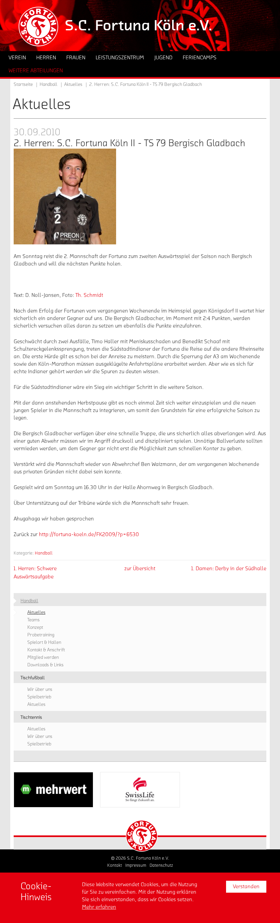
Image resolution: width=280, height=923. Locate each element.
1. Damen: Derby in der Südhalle (228, 568)
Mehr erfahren (99, 907)
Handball (44, 553)
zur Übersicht (139, 568)
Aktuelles (73, 84)
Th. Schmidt (89, 295)
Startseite (23, 84)
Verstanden (246, 886)
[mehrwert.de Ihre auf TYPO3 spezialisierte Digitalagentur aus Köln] (53, 789)
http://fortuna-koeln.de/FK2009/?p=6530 (89, 534)
